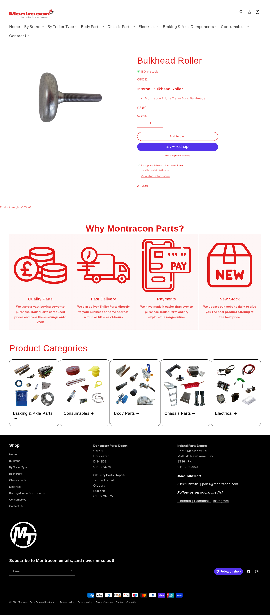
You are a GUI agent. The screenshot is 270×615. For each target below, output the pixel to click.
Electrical (224, 413)
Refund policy (67, 602)
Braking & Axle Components (27, 493)
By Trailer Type (18, 467)
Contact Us (16, 506)
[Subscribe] (71, 571)
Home (13, 454)
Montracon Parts (26, 602)
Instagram (221, 501)
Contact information (126, 602)
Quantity (142, 115)
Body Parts (124, 413)
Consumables (76, 413)
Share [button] (145, 185)
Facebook (202, 501)
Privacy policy (85, 602)
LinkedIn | (185, 501)
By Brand (14, 460)
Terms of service (104, 602)
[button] (33, 26)
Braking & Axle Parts (32, 413)
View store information (155, 176)
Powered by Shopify (46, 602)
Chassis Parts (177, 413)
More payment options (177, 155)
